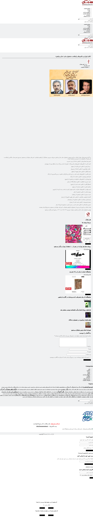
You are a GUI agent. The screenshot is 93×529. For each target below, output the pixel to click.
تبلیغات (88, 370)
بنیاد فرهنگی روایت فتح (13, 387)
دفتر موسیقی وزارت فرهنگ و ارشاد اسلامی (83, 391)
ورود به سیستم (89, 466)
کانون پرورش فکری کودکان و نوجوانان (36, 396)
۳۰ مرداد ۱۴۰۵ (87, 249)
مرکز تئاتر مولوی (68, 393)
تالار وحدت (64, 389)
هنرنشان (53, 423)
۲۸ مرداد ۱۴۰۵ (87, 274)
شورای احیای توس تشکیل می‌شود (81, 330)
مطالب (88, 376)
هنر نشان (82, 64)
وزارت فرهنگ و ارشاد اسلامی (87, 395)
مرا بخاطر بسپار (87, 447)
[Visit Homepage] (87, 5)
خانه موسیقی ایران (21, 389)
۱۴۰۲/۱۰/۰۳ (87, 65)
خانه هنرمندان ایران (8, 389)
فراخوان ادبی (53, 391)
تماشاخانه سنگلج (58, 389)
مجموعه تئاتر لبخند (76, 393)
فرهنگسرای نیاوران (12, 392)
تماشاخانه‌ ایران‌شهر (46, 389)
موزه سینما (62, 393)
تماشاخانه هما (53, 389)
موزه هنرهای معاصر (55, 393)
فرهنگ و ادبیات (86, 12)
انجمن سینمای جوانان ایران (24, 387)
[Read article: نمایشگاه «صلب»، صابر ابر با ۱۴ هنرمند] (46, 259)
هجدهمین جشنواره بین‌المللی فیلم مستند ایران (21, 393)
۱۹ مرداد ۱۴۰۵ (87, 300)
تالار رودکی (71, 389)
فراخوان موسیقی (31, 391)
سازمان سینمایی (68, 392)
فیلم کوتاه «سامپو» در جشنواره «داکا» (80, 320)
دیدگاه (89, 346)
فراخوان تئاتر (47, 392)
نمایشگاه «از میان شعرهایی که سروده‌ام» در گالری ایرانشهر (74, 297)
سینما (88, 9)
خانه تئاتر (28, 389)
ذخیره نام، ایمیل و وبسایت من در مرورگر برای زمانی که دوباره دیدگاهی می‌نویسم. (69, 357)
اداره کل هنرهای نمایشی (47, 387)
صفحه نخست (87, 8)
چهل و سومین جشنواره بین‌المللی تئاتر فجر (77, 396)
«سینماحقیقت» (88, 387)
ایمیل (89, 351)
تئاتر (89, 11)
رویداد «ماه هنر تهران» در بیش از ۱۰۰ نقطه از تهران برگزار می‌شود (72, 246)
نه (42, 508)
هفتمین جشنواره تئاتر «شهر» (7, 393)
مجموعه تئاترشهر (84, 393)
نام (90, 349)
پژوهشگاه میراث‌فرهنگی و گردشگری (24, 395)
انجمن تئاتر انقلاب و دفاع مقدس (36, 387)
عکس (88, 373)
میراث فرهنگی (86, 16)
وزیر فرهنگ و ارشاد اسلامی (51, 395)
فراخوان (60, 391)
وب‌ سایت (88, 354)
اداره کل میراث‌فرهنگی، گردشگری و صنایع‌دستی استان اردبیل (67, 387)
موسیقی (88, 15)
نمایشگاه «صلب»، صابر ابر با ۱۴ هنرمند (80, 272)
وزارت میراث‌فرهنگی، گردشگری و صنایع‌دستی (69, 395)
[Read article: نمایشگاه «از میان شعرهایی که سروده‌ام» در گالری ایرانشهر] (46, 284)
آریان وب (41, 434)
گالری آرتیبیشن (24, 396)
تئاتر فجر (76, 389)
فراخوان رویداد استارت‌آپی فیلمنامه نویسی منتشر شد (75, 310)
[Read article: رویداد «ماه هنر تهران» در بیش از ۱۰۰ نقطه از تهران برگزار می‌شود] (46, 234)
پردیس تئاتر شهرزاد (40, 395)
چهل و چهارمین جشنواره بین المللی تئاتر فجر (55, 396)
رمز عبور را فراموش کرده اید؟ (85, 453)
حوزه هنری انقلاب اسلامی (36, 389)
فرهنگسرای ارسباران (23, 391)
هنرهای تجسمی (86, 13)
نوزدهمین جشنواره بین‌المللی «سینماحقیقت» (41, 393)
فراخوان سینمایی (38, 392)
